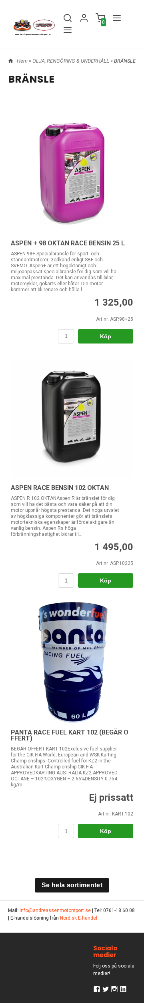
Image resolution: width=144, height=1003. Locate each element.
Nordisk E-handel (78, 918)
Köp (106, 336)
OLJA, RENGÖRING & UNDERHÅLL (71, 61)
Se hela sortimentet (72, 885)
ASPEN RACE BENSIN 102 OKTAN (60, 488)
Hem (22, 61)
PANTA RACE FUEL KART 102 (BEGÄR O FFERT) (69, 735)
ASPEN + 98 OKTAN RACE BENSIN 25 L (68, 243)
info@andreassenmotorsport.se (55, 910)
